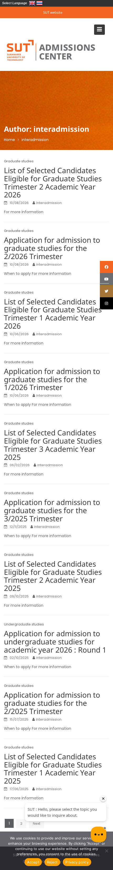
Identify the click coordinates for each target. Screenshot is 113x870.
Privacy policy (77, 862)
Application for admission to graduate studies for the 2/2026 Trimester (52, 249)
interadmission (49, 202)
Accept (33, 862)
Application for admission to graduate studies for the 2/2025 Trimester (52, 703)
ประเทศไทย (39, 3)
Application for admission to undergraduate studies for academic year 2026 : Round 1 (55, 642)
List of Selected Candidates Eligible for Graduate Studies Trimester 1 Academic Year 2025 (53, 769)
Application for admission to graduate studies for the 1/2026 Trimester (52, 380)
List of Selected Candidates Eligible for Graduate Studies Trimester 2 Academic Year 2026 (53, 183)
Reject (52, 862)
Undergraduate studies (24, 624)
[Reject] (106, 850)
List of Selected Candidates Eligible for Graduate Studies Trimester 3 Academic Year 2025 (53, 445)
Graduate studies (19, 161)
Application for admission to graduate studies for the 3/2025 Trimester (52, 511)
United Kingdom (32, 3)
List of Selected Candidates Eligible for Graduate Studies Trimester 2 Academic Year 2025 (53, 576)
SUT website (52, 12)
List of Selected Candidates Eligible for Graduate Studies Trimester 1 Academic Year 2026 (53, 314)
